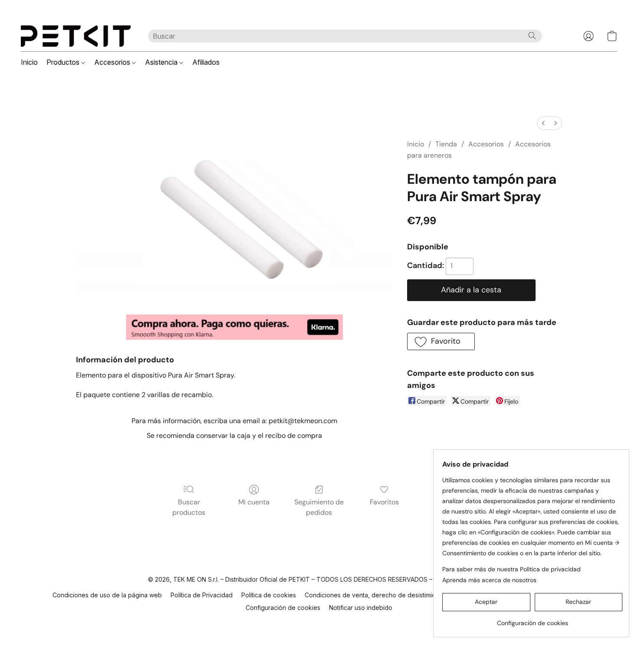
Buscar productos (188, 507)
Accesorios (113, 62)
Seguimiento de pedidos (319, 507)
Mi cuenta (254, 502)
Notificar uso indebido (360, 607)
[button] (76, 36)
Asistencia (162, 62)
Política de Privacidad (202, 595)
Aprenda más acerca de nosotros (489, 580)
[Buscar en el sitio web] (532, 36)
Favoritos (384, 502)
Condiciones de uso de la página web (107, 595)
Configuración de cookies (283, 607)
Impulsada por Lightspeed (319, 622)
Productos (63, 62)
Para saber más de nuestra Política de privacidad (511, 569)
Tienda (446, 144)
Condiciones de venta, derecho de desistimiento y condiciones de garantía (413, 595)
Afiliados (206, 62)
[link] (532, 619)
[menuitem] (543, 123)
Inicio (29, 62)
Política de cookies (268, 595)
